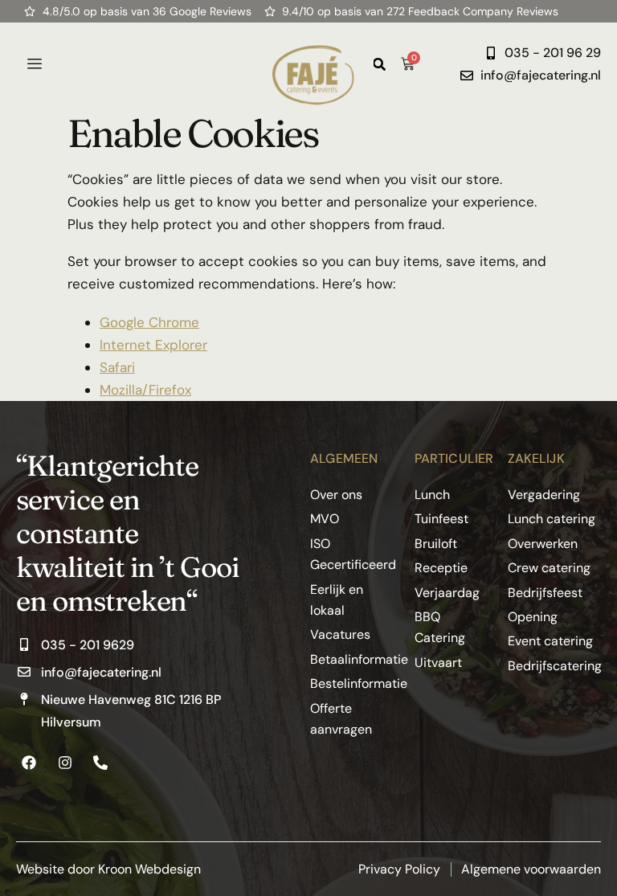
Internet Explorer (153, 345)
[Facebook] (29, 762)
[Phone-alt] (100, 762)
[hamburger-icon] (34, 64)
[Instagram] (64, 762)
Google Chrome (149, 322)
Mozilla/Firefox (145, 390)
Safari (117, 367)
